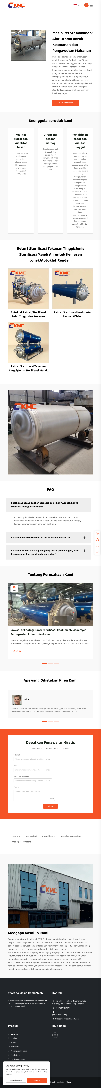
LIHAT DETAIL (28, 288)
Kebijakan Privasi (64, 1082)
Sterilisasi (15, 1046)
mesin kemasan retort (70, 836)
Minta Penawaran (66, 102)
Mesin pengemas (18, 1059)
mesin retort (31, 836)
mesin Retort (48, 836)
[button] (44, 663)
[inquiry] (97, 552)
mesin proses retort (21, 842)
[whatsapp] (97, 540)
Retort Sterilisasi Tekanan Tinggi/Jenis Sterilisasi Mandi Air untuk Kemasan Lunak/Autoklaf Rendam (28, 368)
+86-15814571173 (62, 1007)
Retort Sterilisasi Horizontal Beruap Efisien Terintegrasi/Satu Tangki (73, 314)
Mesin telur (15, 1055)
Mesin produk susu (19, 1050)
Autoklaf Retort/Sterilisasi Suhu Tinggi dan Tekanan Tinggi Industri (28, 314)
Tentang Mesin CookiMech (25, 993)
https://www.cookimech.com (67, 1018)
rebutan (16, 836)
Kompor (14, 1042)
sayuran (14, 1033)
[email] (97, 546)
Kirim (50, 806)
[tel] (97, 534)
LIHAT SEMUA (15, 651)
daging (14, 1038)
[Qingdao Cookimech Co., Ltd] (16, 5)
